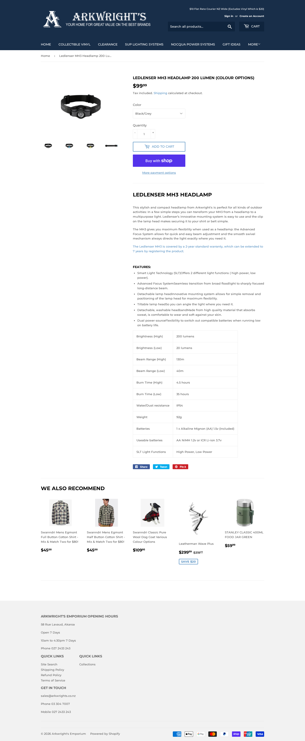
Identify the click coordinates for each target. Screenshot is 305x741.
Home (46, 44)
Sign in (228, 16)
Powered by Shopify (105, 733)
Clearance (107, 44)
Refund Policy (51, 675)
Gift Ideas (231, 44)
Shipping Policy (52, 669)
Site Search (49, 664)
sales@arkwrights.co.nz (58, 696)
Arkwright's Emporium (69, 733)
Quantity (140, 125)
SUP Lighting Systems (144, 44)
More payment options (159, 172)
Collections (87, 664)
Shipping (160, 93)
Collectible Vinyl (74, 44)
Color (137, 105)
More (253, 44)
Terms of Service (53, 680)
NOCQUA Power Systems (193, 44)
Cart (255, 26)
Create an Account (252, 16)
